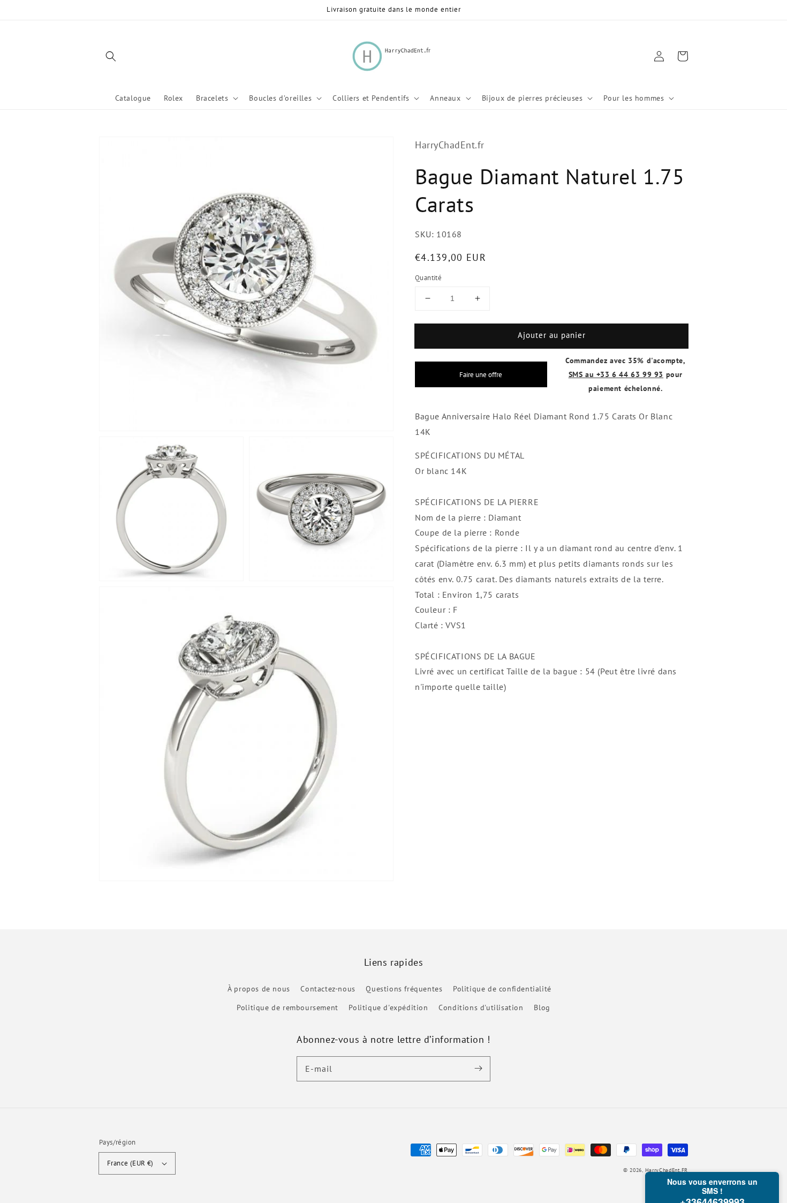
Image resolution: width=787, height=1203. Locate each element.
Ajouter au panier (552, 335)
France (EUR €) (130, 1163)
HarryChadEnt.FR (666, 1170)
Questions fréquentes (404, 989)
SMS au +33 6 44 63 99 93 (616, 374)
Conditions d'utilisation (480, 1007)
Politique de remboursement (287, 1007)
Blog (542, 1007)
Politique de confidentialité (502, 989)
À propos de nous (259, 989)
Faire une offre (480, 374)
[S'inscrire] (478, 1068)
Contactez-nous (327, 989)
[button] (111, 56)
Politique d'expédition (388, 1007)
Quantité (428, 277)
